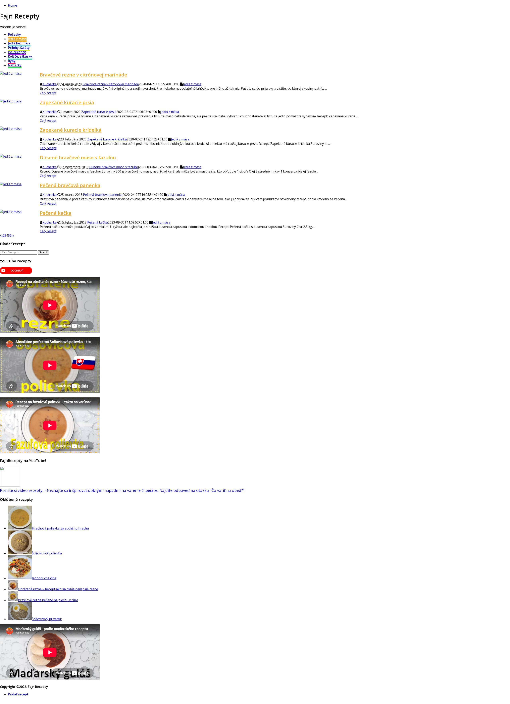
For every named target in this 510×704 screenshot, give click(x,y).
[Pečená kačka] (11, 212)
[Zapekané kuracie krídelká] (11, 128)
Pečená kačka (55, 213)
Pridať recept (18, 694)
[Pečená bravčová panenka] (11, 184)
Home (12, 5)
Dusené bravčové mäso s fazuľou (78, 157)
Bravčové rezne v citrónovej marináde (83, 74)
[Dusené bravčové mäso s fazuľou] (11, 156)
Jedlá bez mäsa (19, 43)
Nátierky (15, 65)
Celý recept (48, 93)
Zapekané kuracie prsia (67, 102)
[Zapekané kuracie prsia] (11, 101)
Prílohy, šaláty (19, 47)
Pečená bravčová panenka (70, 185)
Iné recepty (17, 52)
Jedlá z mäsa (17, 39)
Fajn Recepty (19, 16)
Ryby (12, 61)
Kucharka (49, 84)
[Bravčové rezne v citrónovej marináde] (11, 73)
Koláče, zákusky (20, 56)
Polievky (14, 34)
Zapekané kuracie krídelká (70, 129)
